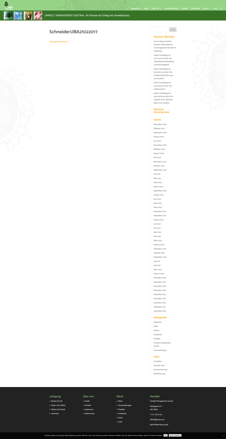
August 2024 (159, 153)
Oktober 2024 (159, 149)
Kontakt (88, 405)
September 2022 (160, 190)
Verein (87, 401)
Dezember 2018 (160, 277)
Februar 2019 (159, 273)
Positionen (195, 9)
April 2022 (158, 203)
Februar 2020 (159, 244)
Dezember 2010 (160, 311)
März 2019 (157, 269)
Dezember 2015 (160, 290)
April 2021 (157, 232)
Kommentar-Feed (160, 369)
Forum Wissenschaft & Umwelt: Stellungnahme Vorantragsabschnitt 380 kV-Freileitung (165, 46)
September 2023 (160, 170)
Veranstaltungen (171, 9)
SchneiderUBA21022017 (58, 41)
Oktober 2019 (159, 253)
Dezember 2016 (160, 286)
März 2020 (158, 240)
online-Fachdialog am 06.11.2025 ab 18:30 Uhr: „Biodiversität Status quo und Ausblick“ (163, 73)
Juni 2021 (157, 224)
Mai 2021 (157, 228)
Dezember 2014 (160, 294)
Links (215, 9)
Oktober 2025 (159, 128)
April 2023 (158, 182)
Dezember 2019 (160, 248)
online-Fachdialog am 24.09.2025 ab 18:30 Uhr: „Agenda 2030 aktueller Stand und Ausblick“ (163, 98)
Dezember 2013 (160, 298)
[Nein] (223, 436)
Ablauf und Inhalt (58, 409)
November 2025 (160, 124)
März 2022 (158, 207)
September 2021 (160, 215)
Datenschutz (90, 413)
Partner (156, 330)
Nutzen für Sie (56, 401)
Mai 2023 (157, 178)
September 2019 (160, 257)
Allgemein (158, 322)
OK (165, 435)
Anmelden (158, 361)
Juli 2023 (157, 174)
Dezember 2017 (160, 282)
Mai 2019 (157, 265)
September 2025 (160, 132)
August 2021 (158, 219)
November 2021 (160, 211)
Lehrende (55, 413)
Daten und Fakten (58, 405)
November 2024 (160, 145)
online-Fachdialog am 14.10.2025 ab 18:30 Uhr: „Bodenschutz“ (163, 86)
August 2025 (159, 136)
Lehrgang (135, 9)
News (146, 9)
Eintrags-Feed (159, 365)
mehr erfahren (175, 435)
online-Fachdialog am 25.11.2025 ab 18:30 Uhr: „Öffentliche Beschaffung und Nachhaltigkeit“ (164, 60)
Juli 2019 (157, 261)
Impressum (89, 409)
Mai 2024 (157, 157)
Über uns (155, 9)
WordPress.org (159, 373)
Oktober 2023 (159, 165)
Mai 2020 (157, 236)
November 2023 (160, 161)
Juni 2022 (157, 199)
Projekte (184, 9)
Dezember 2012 (160, 302)
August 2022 (159, 194)
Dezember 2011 (159, 307)
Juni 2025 (157, 141)
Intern (205, 9)
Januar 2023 (158, 186)
